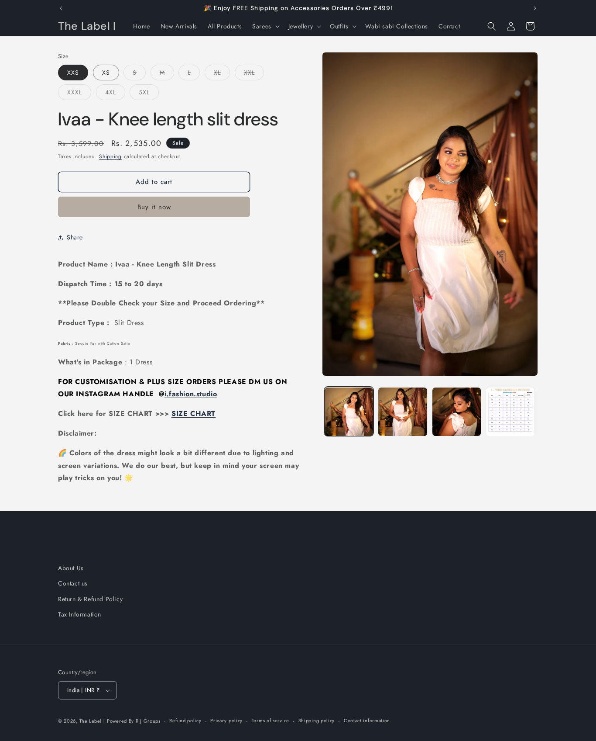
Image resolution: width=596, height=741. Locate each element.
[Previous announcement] (61, 8)
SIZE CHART (193, 414)
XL (222, 74)
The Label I (92, 720)
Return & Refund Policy (90, 599)
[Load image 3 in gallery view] (456, 411)
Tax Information (79, 614)
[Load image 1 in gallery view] (348, 411)
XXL (254, 74)
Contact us (73, 583)
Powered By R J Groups (134, 720)
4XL (115, 93)
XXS (73, 72)
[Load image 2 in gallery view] (402, 411)
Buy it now (154, 207)
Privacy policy (226, 720)
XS (106, 72)
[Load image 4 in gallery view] (510, 411)
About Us (71, 568)
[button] (265, 26)
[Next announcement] (535, 8)
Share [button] (75, 237)
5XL (149, 93)
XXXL (79, 93)
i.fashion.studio (190, 394)
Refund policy (185, 720)
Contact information (367, 720)
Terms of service (270, 720)
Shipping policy (316, 720)
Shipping (110, 156)
